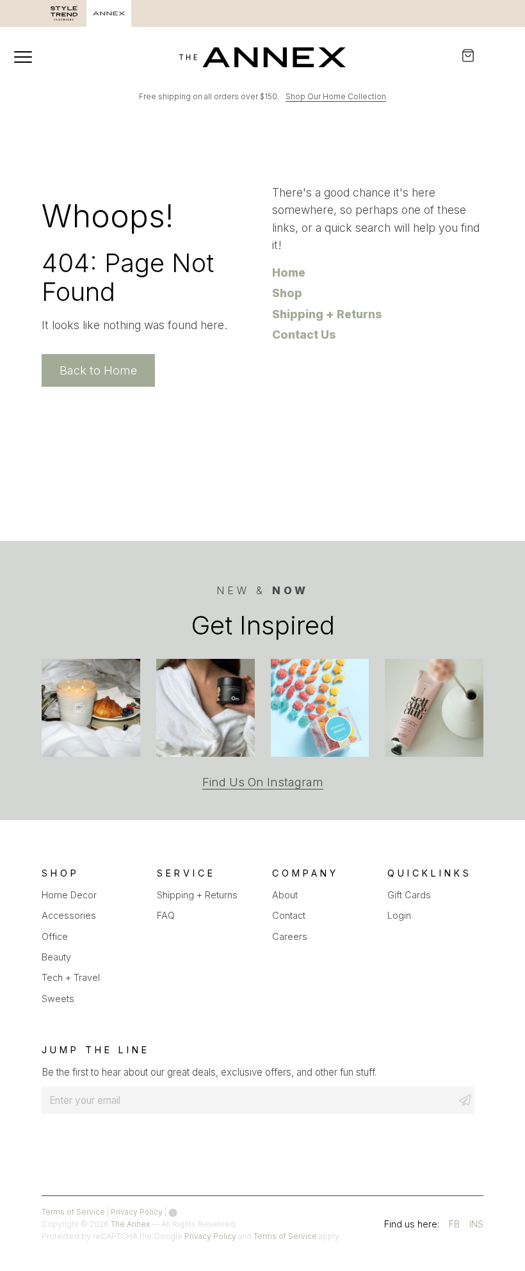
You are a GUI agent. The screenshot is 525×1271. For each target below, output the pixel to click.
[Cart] (476, 55)
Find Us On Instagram (262, 782)
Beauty (56, 956)
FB (454, 1226)
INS (476, 1226)
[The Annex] (262, 57)
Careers (289, 936)
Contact (288, 915)
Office (55, 936)
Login (399, 915)
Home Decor (69, 894)
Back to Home (98, 370)
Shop (287, 293)
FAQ (166, 915)
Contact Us (304, 334)
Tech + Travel (71, 977)
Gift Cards (409, 894)
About (285, 894)
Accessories (69, 915)
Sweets (58, 998)
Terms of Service (73, 1212)
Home (288, 272)
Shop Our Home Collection (336, 96)
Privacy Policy (137, 1212)
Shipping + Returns (327, 314)
